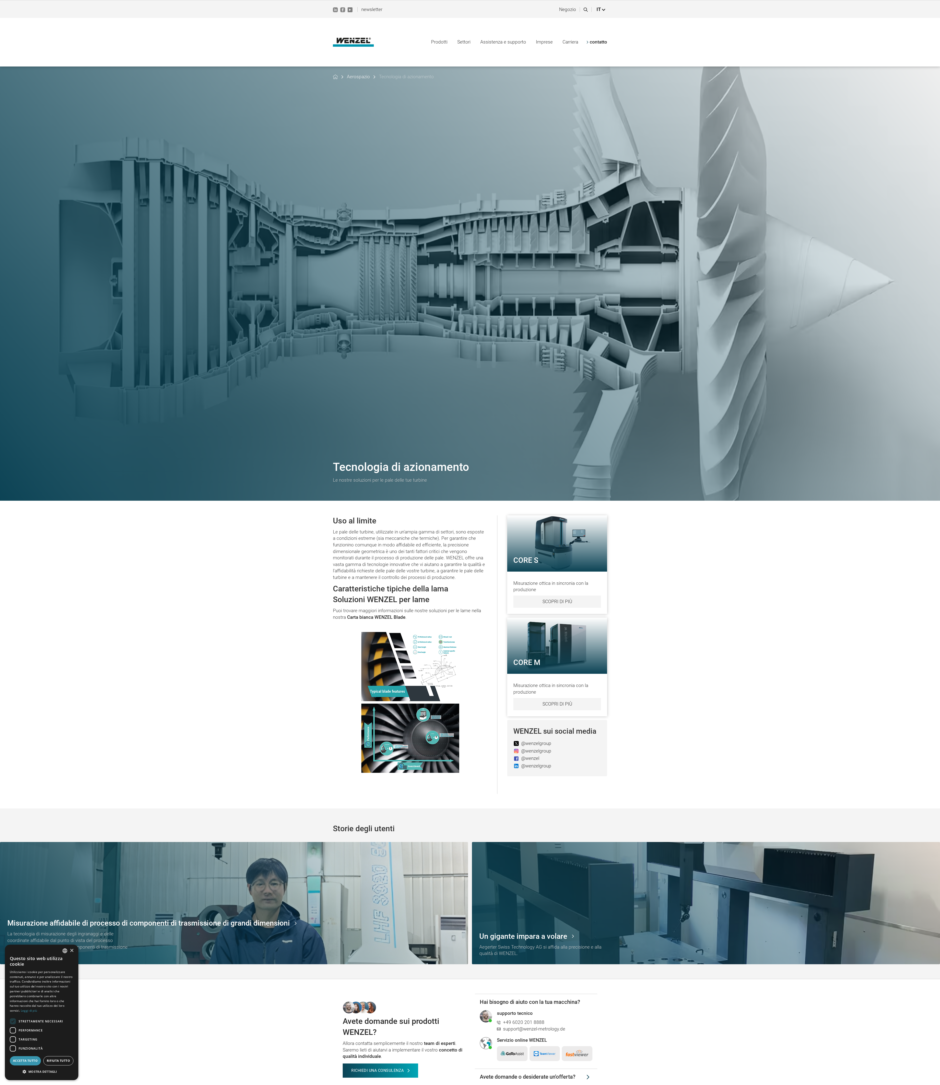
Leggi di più (29, 1010)
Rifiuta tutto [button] (58, 1061)
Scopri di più (557, 601)
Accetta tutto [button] (25, 1061)
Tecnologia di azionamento (406, 76)
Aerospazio (358, 76)
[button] (601, 9)
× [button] (71, 950)
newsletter (371, 9)
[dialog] (41, 1012)
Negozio (567, 9)
